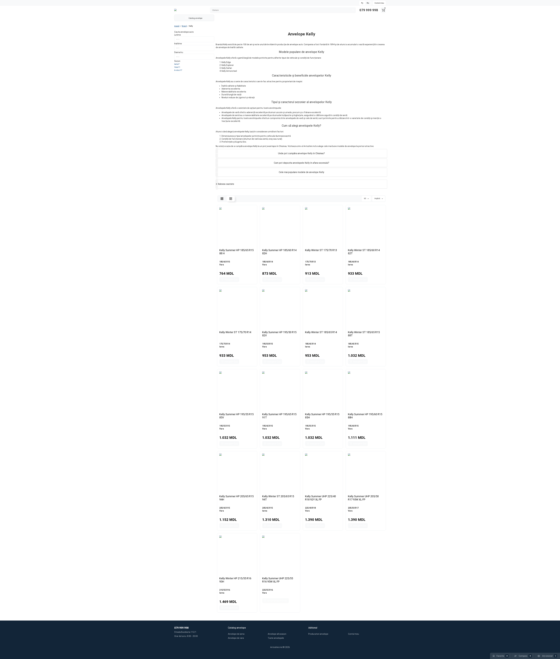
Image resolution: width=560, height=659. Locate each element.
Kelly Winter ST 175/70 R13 (321, 250)
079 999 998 (368, 10)
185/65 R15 (224, 262)
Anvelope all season (277, 634)
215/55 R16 (224, 590)
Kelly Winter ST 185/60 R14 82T (364, 252)
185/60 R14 (267, 262)
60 (365, 198)
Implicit (377, 198)
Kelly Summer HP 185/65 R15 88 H (236, 252)
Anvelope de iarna (236, 634)
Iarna (307, 264)
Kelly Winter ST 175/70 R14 (235, 332)
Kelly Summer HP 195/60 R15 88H (365, 416)
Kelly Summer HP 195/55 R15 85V (236, 416)
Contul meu (379, 3)
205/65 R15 (224, 508)
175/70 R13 (310, 262)
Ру (362, 3)
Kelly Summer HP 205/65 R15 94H (236, 498)
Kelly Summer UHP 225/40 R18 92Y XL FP (320, 498)
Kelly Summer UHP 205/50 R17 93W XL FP (363, 498)
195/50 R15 (267, 344)
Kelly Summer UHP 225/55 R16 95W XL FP (277, 580)
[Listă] (222, 198)
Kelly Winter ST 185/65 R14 (321, 332)
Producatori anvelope (318, 634)
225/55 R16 (267, 590)
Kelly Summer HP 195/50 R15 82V (279, 334)
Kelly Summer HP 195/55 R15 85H (322, 416)
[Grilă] (231, 198)
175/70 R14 (224, 344)
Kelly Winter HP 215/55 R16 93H (235, 580)
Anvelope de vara (236, 638)
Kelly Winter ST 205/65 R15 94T (278, 498)
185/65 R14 (310, 344)
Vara (221, 264)
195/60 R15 (353, 426)
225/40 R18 (310, 508)
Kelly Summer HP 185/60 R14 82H (279, 252)
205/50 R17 (353, 508)
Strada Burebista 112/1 (185, 632)
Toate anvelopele (276, 638)
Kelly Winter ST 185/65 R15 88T (364, 334)
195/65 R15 (267, 426)
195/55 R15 (224, 426)
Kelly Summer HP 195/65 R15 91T (279, 416)
